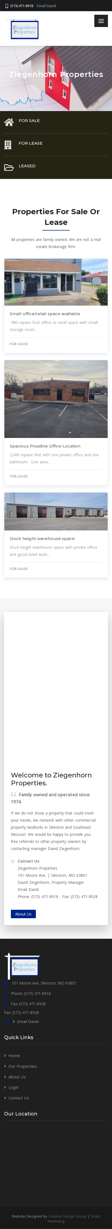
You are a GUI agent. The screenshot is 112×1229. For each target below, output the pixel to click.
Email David (46, 5)
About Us (17, 1076)
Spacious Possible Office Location (45, 446)
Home (14, 1055)
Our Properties (22, 1066)
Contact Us (18, 1097)
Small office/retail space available (45, 313)
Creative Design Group (67, 1216)
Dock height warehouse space (42, 538)
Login (13, 1087)
